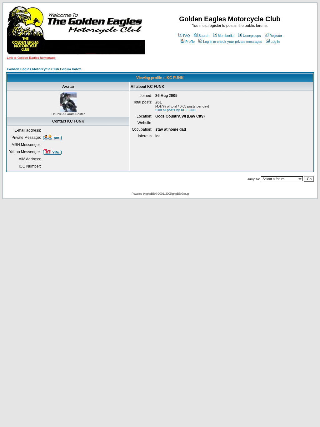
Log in (275, 41)
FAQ (186, 36)
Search (203, 36)
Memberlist (226, 36)
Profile (190, 41)
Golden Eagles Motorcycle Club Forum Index (44, 69)
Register (275, 36)
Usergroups (252, 36)
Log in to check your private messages (232, 41)
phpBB (150, 193)
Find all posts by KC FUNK (175, 110)
